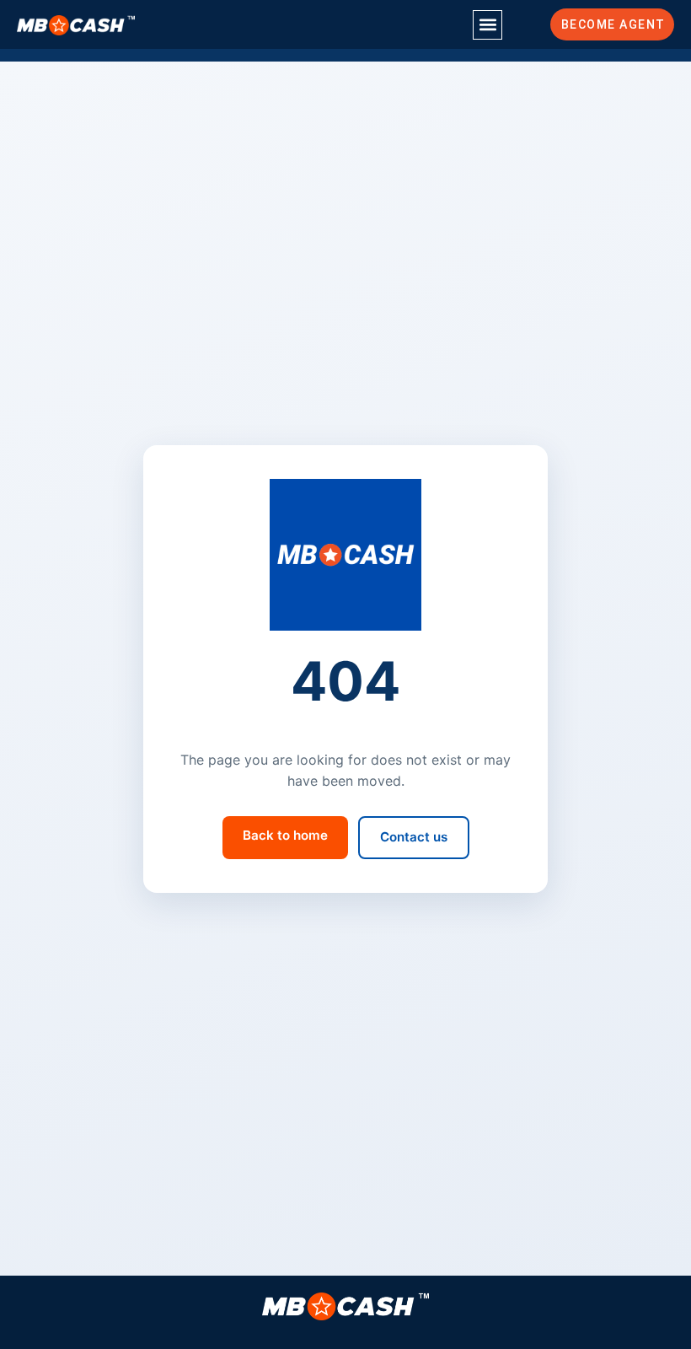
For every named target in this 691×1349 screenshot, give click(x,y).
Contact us (413, 837)
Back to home (285, 835)
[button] (487, 25)
